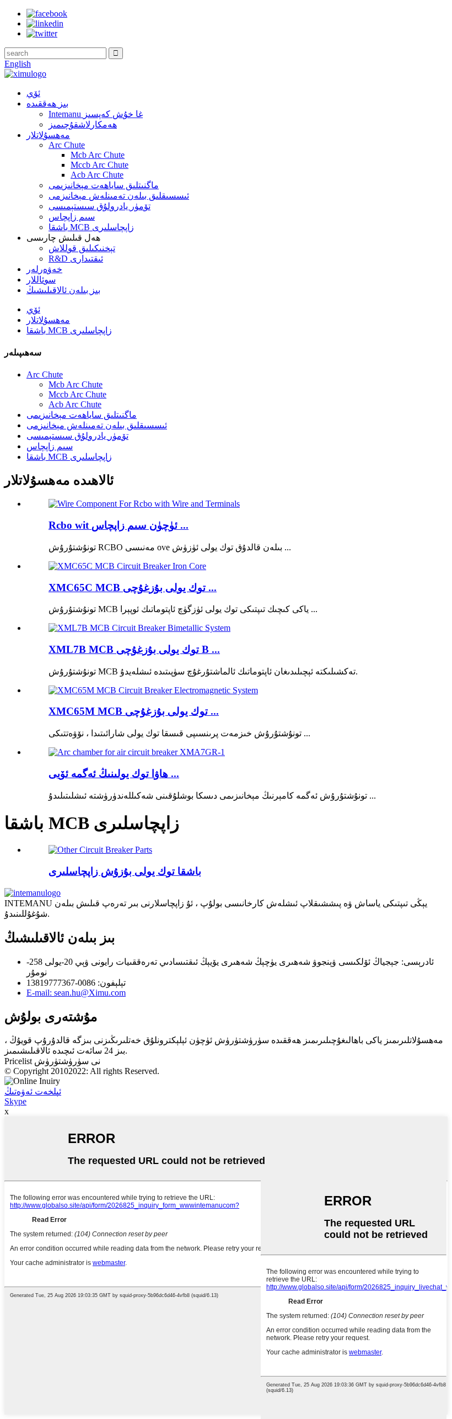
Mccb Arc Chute (99, 164)
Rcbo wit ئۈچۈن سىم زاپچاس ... (119, 525)
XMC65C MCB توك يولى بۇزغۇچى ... (133, 587)
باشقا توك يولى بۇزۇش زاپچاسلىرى (125, 871)
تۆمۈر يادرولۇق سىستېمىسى (99, 206)
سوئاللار (41, 279)
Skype (15, 1101)
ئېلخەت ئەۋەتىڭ (32, 1091)
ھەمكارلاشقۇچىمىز (83, 124)
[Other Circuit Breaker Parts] (100, 849)
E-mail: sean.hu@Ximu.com (76, 992)
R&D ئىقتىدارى (76, 258)
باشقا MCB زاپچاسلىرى (91, 227)
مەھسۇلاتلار (48, 135)
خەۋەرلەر (44, 269)
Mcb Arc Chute (98, 155)
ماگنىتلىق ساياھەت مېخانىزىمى (104, 185)
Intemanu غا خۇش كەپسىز (96, 114)
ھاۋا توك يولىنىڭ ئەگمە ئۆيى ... (114, 773)
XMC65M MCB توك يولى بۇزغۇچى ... (134, 711)
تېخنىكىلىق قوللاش (82, 248)
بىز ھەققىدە (47, 103)
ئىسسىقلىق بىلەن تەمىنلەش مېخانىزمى (119, 195)
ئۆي (33, 93)
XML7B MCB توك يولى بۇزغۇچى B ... (134, 649)
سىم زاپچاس (72, 216)
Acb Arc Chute (97, 174)
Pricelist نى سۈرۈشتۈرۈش (52, 1061)
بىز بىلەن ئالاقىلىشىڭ (63, 290)
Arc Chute (67, 145)
